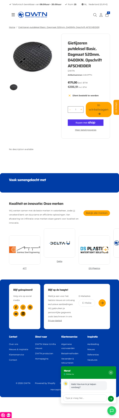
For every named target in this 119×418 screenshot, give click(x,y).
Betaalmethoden (69, 353)
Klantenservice (16, 354)
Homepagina (41, 358)
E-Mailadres (84, 296)
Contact (13, 360)
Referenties (93, 354)
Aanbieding (93, 344)
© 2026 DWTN (23, 383)
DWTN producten (44, 353)
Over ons (13, 344)
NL (96, 4)
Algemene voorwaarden (68, 346)
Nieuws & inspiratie (18, 349)
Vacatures (92, 360)
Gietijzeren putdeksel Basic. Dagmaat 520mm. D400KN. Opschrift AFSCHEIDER (58, 27)
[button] (105, 249)
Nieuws (91, 349)
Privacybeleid (55, 320)
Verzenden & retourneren (67, 360)
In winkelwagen (99, 107)
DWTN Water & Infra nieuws (45, 346)
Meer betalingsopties (85, 130)
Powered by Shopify (45, 383)
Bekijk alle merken (97, 213)
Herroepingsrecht (59, 389)
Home (12, 27)
